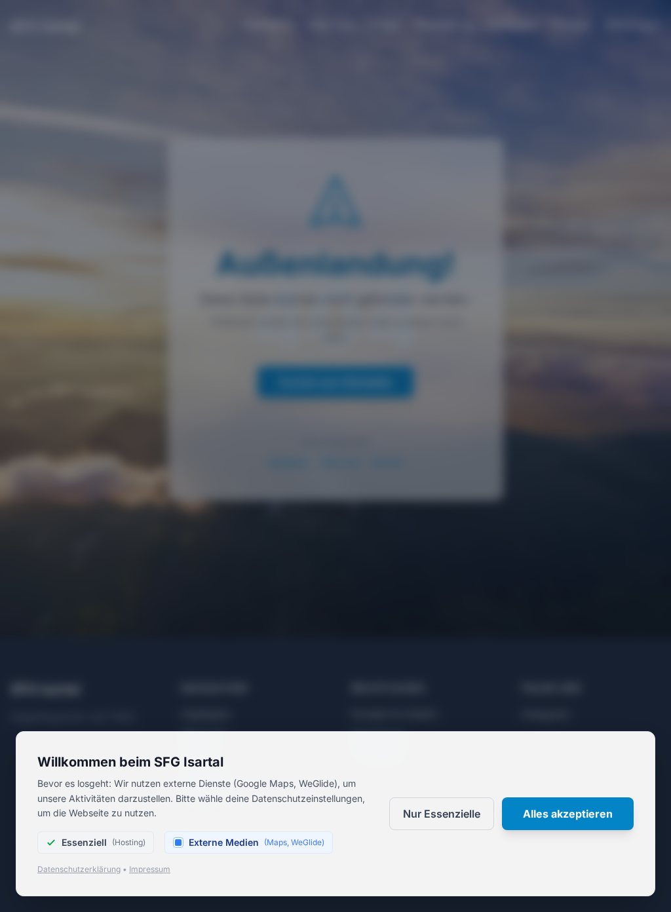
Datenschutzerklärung (79, 869)
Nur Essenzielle (441, 813)
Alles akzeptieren (568, 813)
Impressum (149, 869)
